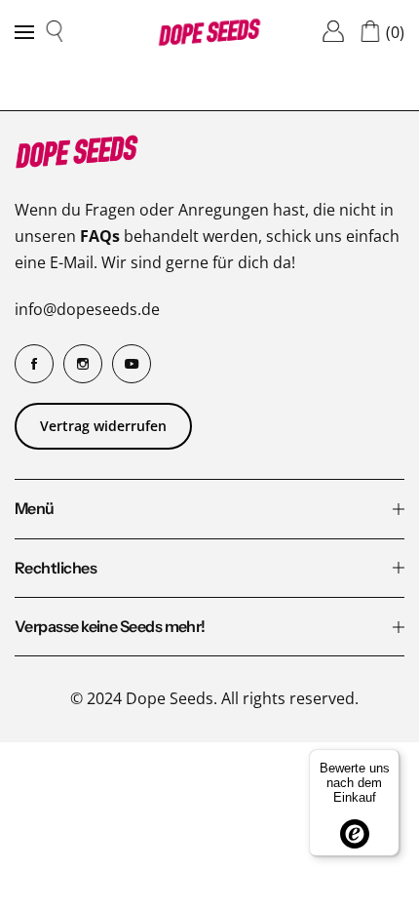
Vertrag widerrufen (103, 425)
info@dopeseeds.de (87, 309)
